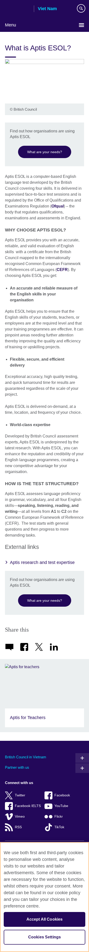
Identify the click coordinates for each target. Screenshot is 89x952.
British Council (17, 9)
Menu (10, 24)
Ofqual (57, 206)
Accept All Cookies (44, 919)
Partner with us (17, 767)
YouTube (61, 806)
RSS (18, 827)
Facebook (62, 795)
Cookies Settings (44, 937)
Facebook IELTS (28, 806)
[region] (44, 897)
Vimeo (20, 816)
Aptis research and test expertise (42, 562)
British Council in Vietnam (25, 757)
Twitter (20, 795)
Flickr (58, 816)
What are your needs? (44, 152)
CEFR (62, 270)
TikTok (59, 827)
